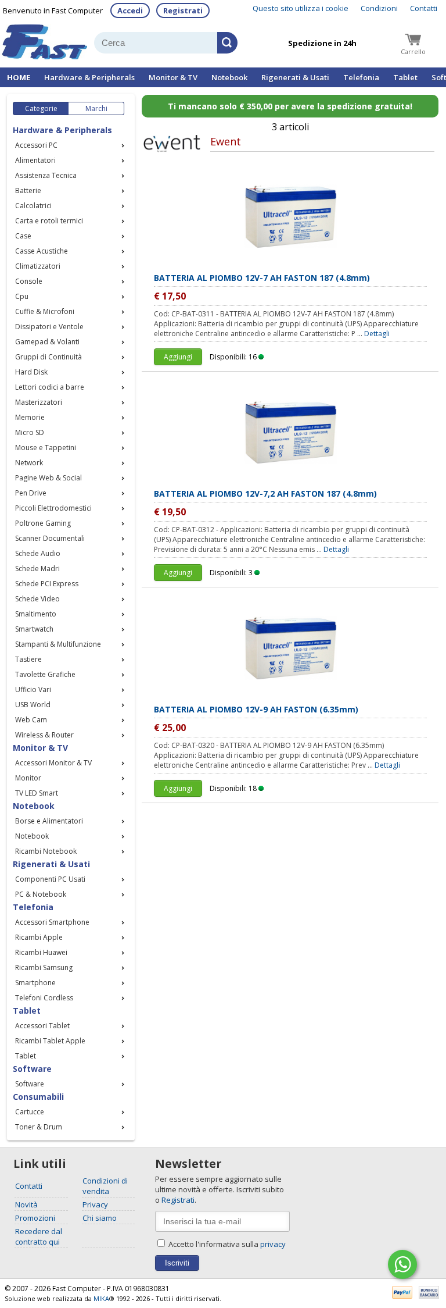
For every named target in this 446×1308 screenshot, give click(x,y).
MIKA (101, 1298)
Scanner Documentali (50, 538)
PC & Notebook (40, 894)
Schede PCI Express (46, 584)
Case (23, 236)
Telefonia (361, 77)
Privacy (95, 1204)
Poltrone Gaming (43, 523)
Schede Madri (37, 568)
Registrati (183, 10)
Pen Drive (30, 493)
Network (29, 463)
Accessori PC (36, 145)
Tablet (405, 77)
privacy (273, 1244)
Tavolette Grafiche (45, 674)
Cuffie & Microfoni (44, 311)
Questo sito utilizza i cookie (300, 8)
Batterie (28, 190)
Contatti (423, 8)
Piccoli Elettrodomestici (53, 508)
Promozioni (35, 1218)
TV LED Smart (36, 793)
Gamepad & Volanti (47, 342)
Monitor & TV (173, 77)
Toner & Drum (38, 1127)
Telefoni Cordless (44, 998)
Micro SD (29, 432)
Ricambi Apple (39, 937)
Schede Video (37, 599)
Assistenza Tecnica (46, 175)
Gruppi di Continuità (48, 357)
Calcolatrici (33, 206)
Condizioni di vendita (105, 1185)
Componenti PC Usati (50, 879)
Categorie (41, 108)
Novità (26, 1204)
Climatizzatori (37, 266)
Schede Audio (37, 553)
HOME (18, 77)
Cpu (21, 296)
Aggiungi (178, 357)
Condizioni (379, 8)
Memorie (30, 417)
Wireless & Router (44, 735)
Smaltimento (35, 614)
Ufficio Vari (33, 689)
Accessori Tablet (42, 1026)
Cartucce (29, 1112)
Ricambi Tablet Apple (50, 1041)
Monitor (28, 778)
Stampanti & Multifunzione (58, 644)
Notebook (229, 77)
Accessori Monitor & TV (53, 763)
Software (29, 1084)
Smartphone (35, 983)
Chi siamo (99, 1218)
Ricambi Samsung (44, 967)
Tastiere (28, 659)
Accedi (130, 10)
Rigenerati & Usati (295, 77)
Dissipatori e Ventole (49, 327)
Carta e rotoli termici (49, 221)
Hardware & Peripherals (89, 77)
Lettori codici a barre (49, 387)
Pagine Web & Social (48, 478)
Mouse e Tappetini (45, 447)
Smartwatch (34, 629)
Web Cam (31, 720)
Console (28, 281)
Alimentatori (35, 160)
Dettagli (377, 333)
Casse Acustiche (41, 251)
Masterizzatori (38, 402)
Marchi (96, 108)
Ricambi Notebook (46, 851)
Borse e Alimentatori (49, 821)
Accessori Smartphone (52, 922)
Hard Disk (31, 372)
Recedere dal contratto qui (38, 1236)
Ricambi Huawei (41, 952)
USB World (33, 705)
